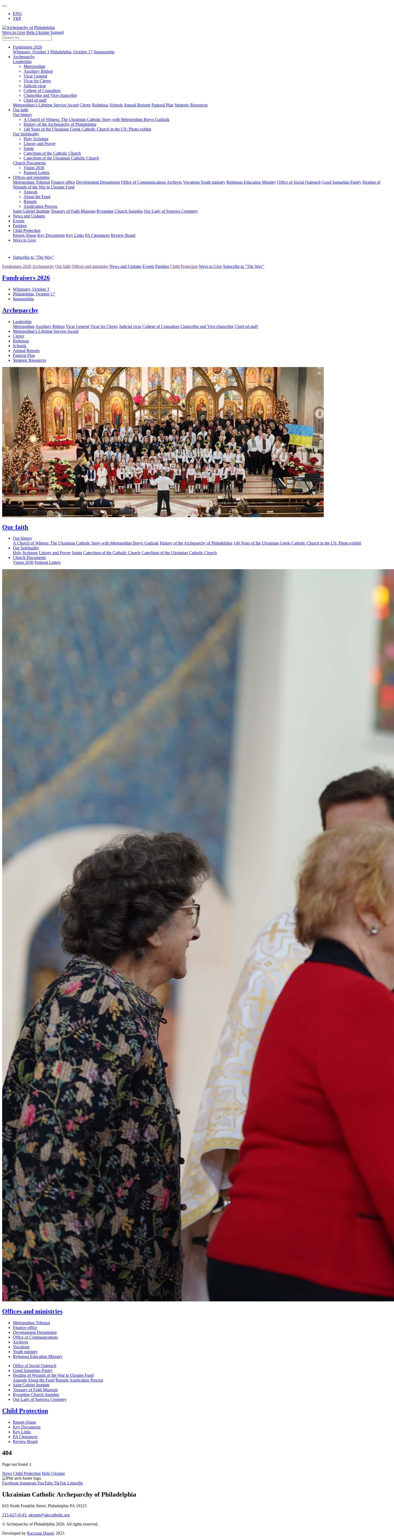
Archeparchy (20, 310)
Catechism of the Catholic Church (52, 153)
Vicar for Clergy (37, 81)
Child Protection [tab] (184, 266)
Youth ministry (212, 182)
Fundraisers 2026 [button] (27, 47)
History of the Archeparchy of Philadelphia (60, 124)
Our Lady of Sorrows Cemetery (171, 211)
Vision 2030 (34, 167)
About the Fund (37, 196)
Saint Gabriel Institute (31, 211)
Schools (116, 105)
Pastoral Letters (37, 172)
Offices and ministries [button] (31, 177)
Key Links (75, 235)
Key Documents (51, 235)
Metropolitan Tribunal (31, 182)
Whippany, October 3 (31, 52)
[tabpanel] (197, 287)
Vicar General (35, 76)
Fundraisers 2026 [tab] (16, 266)
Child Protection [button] (26, 230)
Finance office (63, 182)
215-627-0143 (14, 1515)
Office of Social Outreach (299, 182)
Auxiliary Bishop (38, 71)
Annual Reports (137, 105)
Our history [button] (22, 114)
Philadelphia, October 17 (71, 52)
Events (18, 221)
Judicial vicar (35, 85)
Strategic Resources (191, 105)
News (7, 1473)
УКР (17, 18)
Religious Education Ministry (251, 182)
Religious (100, 105)
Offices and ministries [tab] (90, 266)
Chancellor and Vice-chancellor (50, 95)
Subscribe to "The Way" (33, 257)
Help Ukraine (37, 32)
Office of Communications (143, 182)
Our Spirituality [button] (26, 134)
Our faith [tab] (62, 266)
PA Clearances (97, 235)
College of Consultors (42, 90)
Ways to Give (13, 32)
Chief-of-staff (35, 100)
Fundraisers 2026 (26, 277)
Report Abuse (24, 235)
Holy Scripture (36, 138)
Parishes (20, 225)
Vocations (191, 182)
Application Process (40, 206)
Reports (30, 201)
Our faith (15, 527)
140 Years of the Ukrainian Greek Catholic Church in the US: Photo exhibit (87, 129)
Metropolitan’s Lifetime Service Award (46, 105)
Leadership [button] (22, 61)
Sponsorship (104, 52)
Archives (174, 182)
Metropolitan (34, 66)
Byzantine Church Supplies (119, 211)
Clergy (85, 105)
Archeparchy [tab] (43, 266)
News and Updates (29, 216)
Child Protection (25, 1410)
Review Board (123, 235)
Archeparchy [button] (24, 56)
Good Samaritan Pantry (341, 182)
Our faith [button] (20, 110)
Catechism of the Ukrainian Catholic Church (61, 158)
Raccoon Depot (40, 1533)
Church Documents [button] (29, 163)
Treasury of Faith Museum (73, 211)
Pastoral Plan (162, 105)
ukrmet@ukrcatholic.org (49, 1515)
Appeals (31, 192)
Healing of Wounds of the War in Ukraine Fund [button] (53, 1375)
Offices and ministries (32, 1311)
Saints (29, 148)
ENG (17, 13)
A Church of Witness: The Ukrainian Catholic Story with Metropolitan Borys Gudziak (96, 119)
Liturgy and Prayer (39, 143)
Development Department (98, 182)
